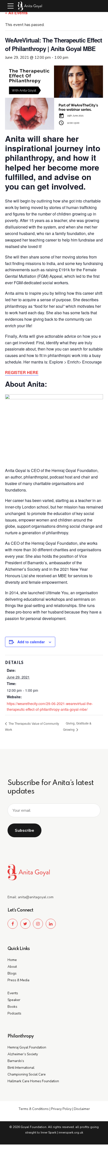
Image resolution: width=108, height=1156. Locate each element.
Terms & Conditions (33, 1108)
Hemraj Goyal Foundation (27, 1047)
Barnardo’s (16, 1060)
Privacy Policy (61, 1108)
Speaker (14, 1000)
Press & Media (18, 980)
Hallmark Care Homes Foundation (33, 1081)
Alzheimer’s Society (23, 1054)
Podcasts (14, 1013)
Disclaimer (82, 1108)
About (12, 966)
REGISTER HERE (21, 372)
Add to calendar (31, 641)
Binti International (21, 1067)
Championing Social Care (27, 1074)
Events (13, 993)
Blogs (12, 973)
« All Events (16, 13)
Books (12, 1006)
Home (12, 960)
